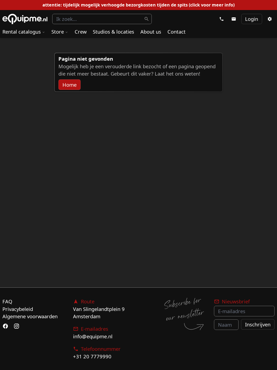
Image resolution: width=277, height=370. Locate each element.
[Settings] (269, 19)
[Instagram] (16, 326)
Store (57, 31)
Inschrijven (258, 324)
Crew (81, 31)
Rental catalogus (21, 31)
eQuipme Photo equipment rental (24, 19)
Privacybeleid (17, 309)
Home (69, 84)
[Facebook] (5, 326)
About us (150, 31)
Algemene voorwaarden (30, 316)
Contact (176, 31)
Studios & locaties (113, 31)
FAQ (7, 301)
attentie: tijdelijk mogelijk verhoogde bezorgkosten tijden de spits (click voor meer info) (138, 5)
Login (251, 18)
